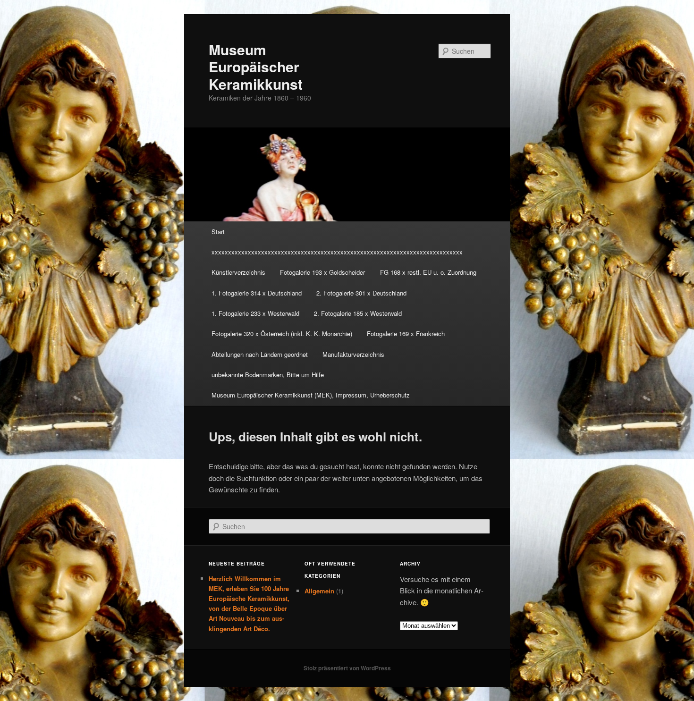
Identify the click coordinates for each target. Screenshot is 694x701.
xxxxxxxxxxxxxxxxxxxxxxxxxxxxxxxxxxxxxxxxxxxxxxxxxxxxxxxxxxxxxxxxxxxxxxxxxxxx (337, 251)
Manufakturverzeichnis (353, 354)
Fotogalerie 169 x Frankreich (406, 333)
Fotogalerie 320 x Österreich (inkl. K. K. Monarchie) (282, 333)
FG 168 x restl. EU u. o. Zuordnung (428, 272)
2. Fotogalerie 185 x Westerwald (358, 313)
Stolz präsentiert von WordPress (347, 668)
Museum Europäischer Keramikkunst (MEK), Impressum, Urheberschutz (311, 394)
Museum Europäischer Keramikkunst (256, 66)
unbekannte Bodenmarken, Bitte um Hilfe (268, 374)
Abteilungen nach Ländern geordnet (260, 354)
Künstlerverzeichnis (238, 272)
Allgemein (319, 590)
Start (218, 231)
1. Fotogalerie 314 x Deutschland (257, 292)
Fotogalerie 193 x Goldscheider (322, 272)
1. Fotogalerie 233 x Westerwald (255, 313)
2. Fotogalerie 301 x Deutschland (361, 292)
